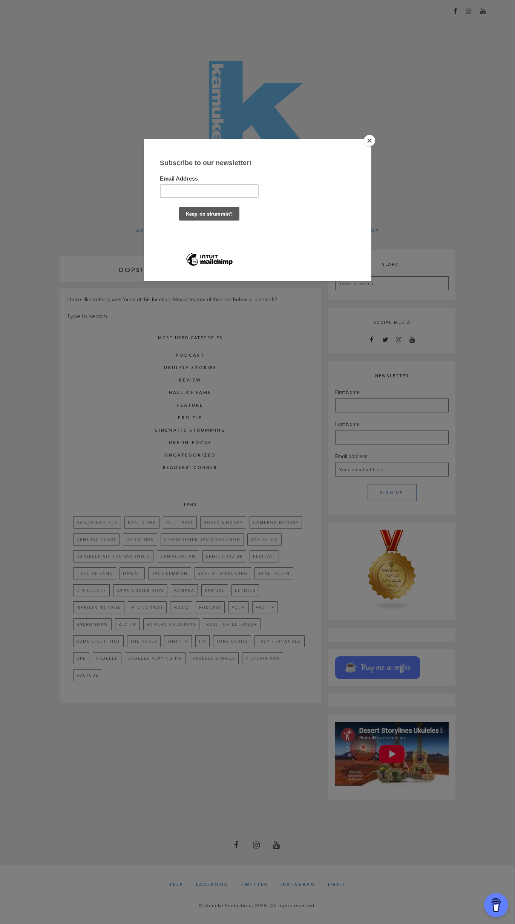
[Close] (369, 140)
